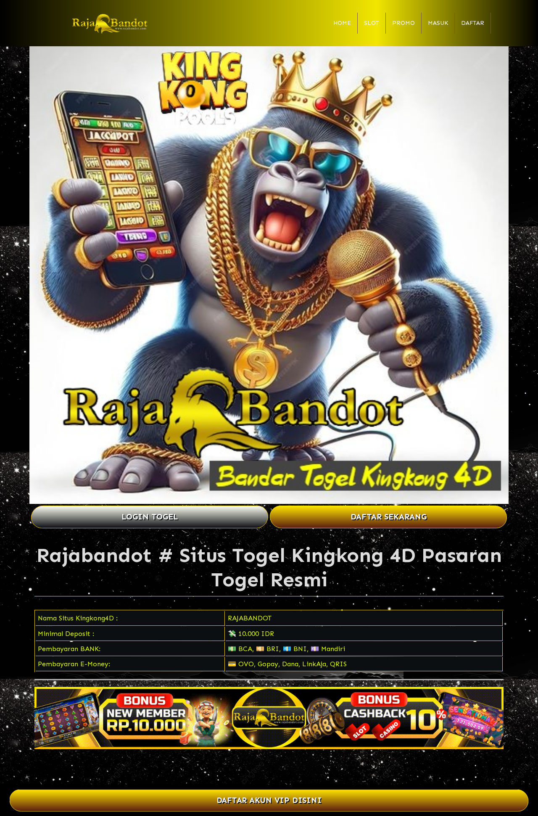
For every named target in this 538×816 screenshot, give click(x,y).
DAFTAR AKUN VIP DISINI (269, 800)
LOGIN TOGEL (149, 517)
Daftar (472, 22)
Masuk (438, 22)
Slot (371, 22)
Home (342, 22)
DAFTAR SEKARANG (389, 517)
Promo (403, 22)
